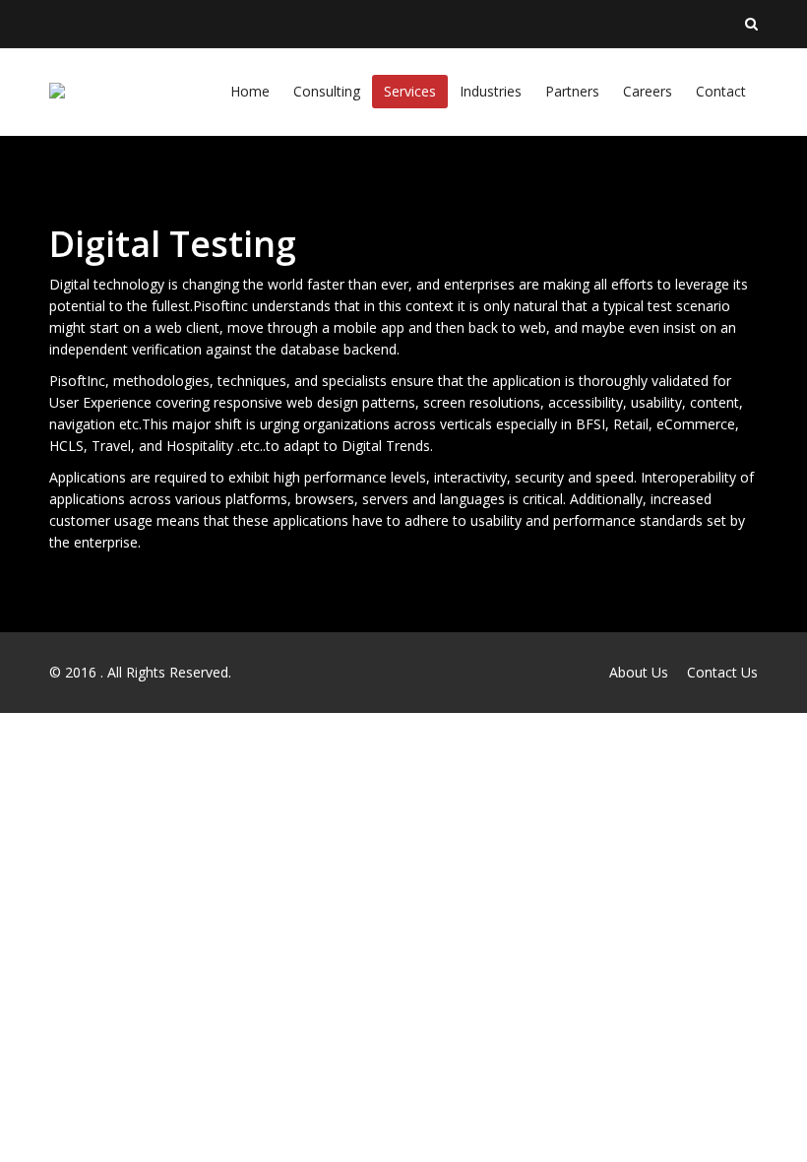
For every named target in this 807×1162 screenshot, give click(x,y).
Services (410, 91)
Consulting (326, 91)
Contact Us (722, 672)
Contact (721, 91)
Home (250, 91)
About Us (638, 672)
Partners (572, 91)
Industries (491, 91)
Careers (647, 91)
